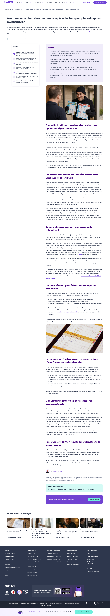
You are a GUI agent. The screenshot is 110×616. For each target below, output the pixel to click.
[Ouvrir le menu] (4, 2)
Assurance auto (31, 553)
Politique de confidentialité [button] (56, 603)
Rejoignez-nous (9, 570)
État (80, 254)
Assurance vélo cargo (72, 556)
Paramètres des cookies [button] (45, 605)
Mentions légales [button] (13, 603)
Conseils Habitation (92, 566)
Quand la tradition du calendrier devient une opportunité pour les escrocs (25, 54)
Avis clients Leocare (10, 559)
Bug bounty (8, 572)
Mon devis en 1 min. (84, 612)
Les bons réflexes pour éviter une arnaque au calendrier (25, 67)
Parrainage (7, 564)
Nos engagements (9, 556)
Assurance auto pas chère (34, 559)
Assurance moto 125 (32, 575)
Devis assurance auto (32, 556)
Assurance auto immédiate (34, 561)
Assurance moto (31, 569)
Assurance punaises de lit (53, 559)
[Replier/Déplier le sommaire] (38, 47)
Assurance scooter (32, 572)
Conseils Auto (90, 559)
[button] (86, 603)
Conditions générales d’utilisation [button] (29, 603)
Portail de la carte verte (93, 568)
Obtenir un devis (94, 499)
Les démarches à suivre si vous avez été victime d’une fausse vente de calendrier (26, 72)
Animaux (49, 2)
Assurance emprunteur (73, 564)
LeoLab (7, 575)
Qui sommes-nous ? (10, 553)
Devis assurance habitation (54, 556)
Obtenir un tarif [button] (100, 2)
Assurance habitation (52, 553)
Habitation (19, 9)
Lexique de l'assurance (93, 571)
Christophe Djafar (57, 471)
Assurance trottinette (73, 559)
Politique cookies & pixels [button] (72, 603)
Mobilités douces (60, 2)
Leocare (7, 9)
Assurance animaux (72, 561)
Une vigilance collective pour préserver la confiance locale (27, 76)
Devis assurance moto (32, 578)
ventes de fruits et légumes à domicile (65, 312)
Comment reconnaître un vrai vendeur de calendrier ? (27, 63)
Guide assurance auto (93, 556)
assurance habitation (89, 32)
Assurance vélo (71, 553)
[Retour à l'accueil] (16, 586)
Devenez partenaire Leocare (12, 567)
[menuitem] (25, 54)
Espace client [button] (86, 2)
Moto (27, 2)
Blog (13, 9)
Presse (6, 561)
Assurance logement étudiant (54, 561)
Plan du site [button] (43, 603)
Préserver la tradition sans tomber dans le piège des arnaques (26, 81)
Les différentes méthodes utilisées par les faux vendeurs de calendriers (26, 58)
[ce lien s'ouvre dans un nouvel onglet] (67, 590)
